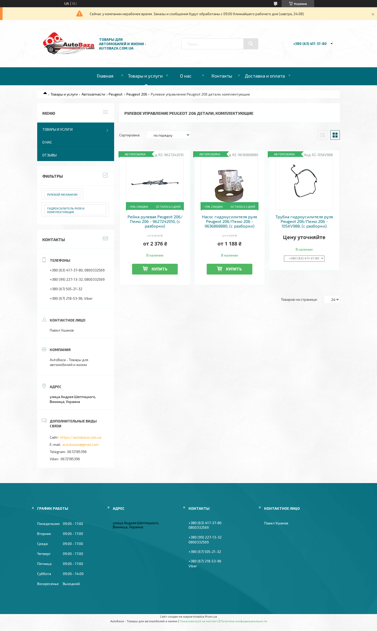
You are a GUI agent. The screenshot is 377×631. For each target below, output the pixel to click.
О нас (186, 76)
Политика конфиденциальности (243, 621)
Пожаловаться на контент (199, 621)
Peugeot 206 (136, 94)
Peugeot (116, 94)
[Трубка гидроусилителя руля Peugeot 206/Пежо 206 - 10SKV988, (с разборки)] (304, 184)
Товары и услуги (145, 76)
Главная (105, 76)
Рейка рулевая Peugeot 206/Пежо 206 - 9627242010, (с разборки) (155, 221)
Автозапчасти (93, 94)
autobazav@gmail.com (80, 444)
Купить (159, 268)
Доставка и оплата (265, 76)
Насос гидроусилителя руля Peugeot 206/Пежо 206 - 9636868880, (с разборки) (229, 221)
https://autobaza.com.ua (80, 437)
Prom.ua (211, 616)
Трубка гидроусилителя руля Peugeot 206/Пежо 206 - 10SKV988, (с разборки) (304, 221)
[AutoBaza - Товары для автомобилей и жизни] (68, 53)
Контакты (221, 76)
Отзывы (49, 155)
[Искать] (250, 43)
